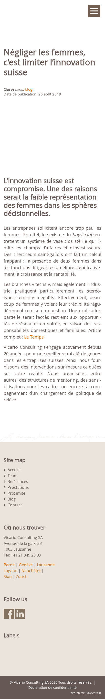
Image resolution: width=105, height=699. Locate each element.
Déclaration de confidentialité (52, 687)
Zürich (22, 576)
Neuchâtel (30, 570)
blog (28, 89)
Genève (26, 564)
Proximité (16, 493)
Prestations (18, 487)
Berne (9, 564)
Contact (15, 505)
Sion (8, 576)
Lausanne (46, 564)
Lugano (10, 570)
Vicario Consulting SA (31, 682)
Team (13, 475)
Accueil (14, 469)
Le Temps (34, 337)
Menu (94, 11)
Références (18, 481)
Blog (12, 499)
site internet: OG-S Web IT (86, 693)
